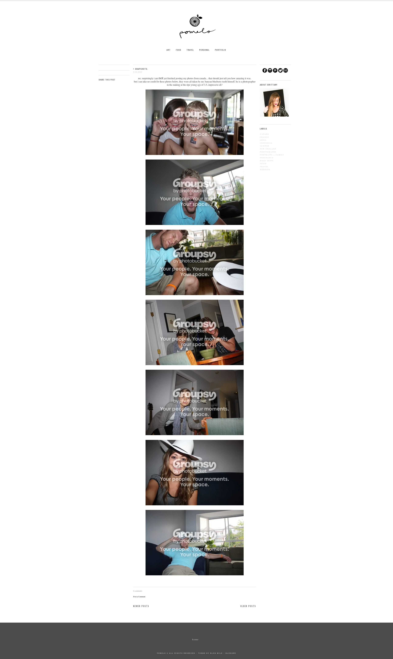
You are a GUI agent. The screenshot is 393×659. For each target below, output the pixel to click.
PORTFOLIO (220, 50)
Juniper (264, 146)
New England (268, 149)
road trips (267, 161)
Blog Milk (216, 653)
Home (195, 639)
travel (264, 167)
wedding (265, 169)
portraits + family (272, 155)
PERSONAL (204, 50)
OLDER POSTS (248, 606)
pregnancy (267, 158)
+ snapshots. (140, 69)
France (264, 137)
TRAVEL (190, 50)
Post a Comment (139, 596)
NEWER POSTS (141, 606)
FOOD (178, 50)
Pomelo (161, 653)
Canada (264, 134)
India (263, 140)
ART (169, 50)
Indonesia (266, 143)
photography (268, 152)
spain (263, 163)
